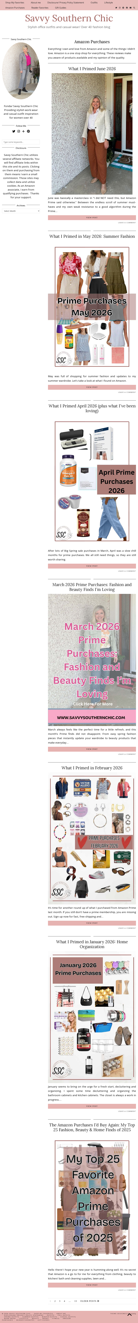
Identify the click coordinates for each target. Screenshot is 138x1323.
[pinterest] (28, 131)
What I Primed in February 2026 (92, 767)
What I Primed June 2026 (92, 68)
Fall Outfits (64, 1315)
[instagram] (18, 131)
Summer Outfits (30, 1317)
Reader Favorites (39, 7)
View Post (92, 218)
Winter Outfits (49, 1317)
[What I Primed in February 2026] (92, 903)
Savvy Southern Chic (69, 18)
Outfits (94, 2)
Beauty (35, 1318)
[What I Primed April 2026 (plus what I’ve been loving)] (92, 546)
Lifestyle (108, 2)
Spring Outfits (11, 1317)
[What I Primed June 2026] (92, 193)
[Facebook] (127, 7)
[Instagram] (119, 7)
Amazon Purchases (15, 7)
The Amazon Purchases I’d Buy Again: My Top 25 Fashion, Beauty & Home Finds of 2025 (92, 1127)
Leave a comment (127, 223)
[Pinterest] (123, 7)
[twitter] (13, 131)
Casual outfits (68, 1317)
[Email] (130, 7)
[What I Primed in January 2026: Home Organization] (92, 1082)
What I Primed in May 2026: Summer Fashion (92, 236)
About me (36, 2)
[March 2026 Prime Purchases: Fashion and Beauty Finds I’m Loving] (92, 725)
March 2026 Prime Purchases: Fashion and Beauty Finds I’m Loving (92, 587)
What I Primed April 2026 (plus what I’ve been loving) (92, 408)
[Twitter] (116, 7)
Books (45, 1318)
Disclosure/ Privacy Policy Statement (65, 2)
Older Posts (88, 1301)
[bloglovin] (23, 131)
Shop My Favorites (14, 2)
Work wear (10, 1318)
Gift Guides (60, 7)
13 (75, 1301)
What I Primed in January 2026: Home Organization (92, 944)
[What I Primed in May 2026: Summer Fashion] (92, 372)
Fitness (55, 1318)
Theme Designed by (123, 1313)
